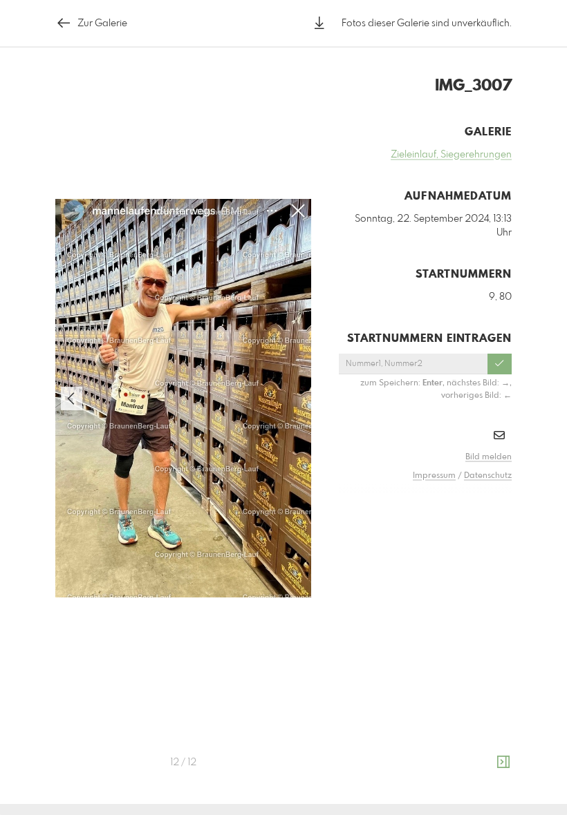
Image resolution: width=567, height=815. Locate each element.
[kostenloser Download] (319, 23)
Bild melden (488, 457)
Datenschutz (488, 476)
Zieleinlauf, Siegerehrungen (451, 155)
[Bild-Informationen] (503, 762)
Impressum (434, 476)
